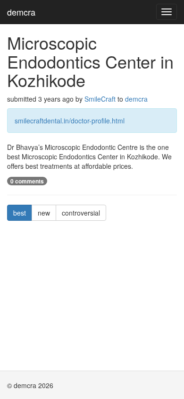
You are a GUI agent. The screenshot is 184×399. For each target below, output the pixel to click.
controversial (81, 212)
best (19, 212)
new (44, 212)
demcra (21, 12)
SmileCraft (100, 99)
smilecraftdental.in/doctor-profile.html (70, 120)
